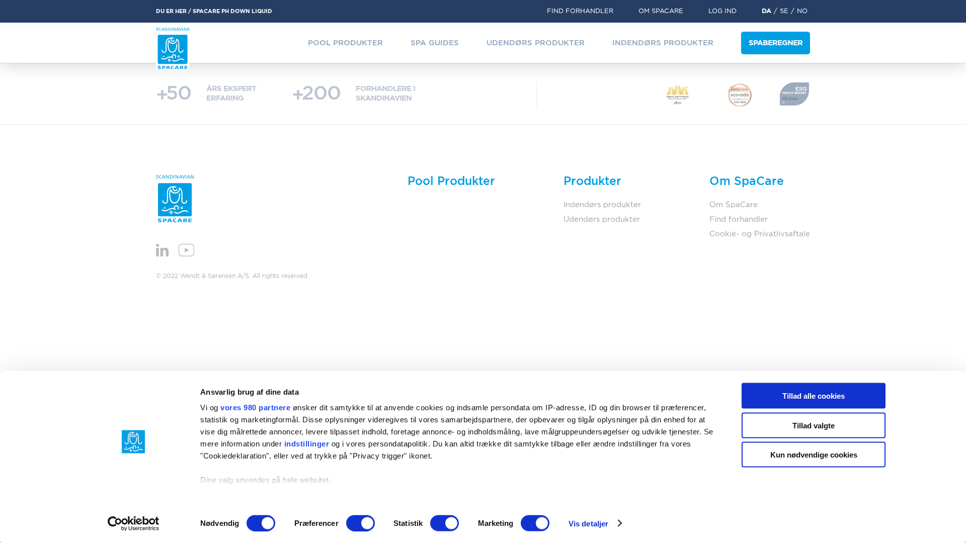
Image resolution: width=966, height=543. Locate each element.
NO (802, 11)
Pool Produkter (345, 43)
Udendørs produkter (536, 43)
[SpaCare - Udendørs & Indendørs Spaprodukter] (172, 49)
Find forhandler (580, 11)
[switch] (360, 523)
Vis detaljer (588, 523)
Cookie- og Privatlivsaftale (759, 234)
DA (766, 11)
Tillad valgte (813, 425)
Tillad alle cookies (813, 396)
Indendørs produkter (662, 43)
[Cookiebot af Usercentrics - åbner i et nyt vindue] (134, 523)
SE (784, 11)
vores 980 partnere (255, 407)
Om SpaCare (660, 11)
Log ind (722, 11)
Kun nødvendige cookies (813, 454)
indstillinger (307, 443)
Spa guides (435, 43)
